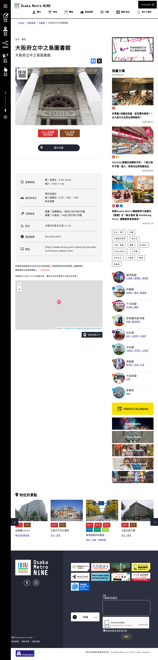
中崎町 (143, 336)
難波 (141, 258)
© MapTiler (69, 328)
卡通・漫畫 (119, 245)
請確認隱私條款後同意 (116, 630)
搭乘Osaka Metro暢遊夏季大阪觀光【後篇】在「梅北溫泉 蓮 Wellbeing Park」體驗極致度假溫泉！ (131, 215)
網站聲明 (15, 641)
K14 (27, 525)
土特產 (135, 251)
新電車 (130, 390)
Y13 (89, 529)
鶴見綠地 (136, 321)
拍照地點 (102, 540)
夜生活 (134, 238)
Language (146, 4)
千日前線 (131, 303)
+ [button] (19, 284)
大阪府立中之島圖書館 (58, 23)
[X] (99, 61)
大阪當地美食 (120, 238)
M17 (19, 525)
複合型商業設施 (22, 535)
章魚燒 (117, 264)
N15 (105, 529)
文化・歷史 (20, 39)
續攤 (131, 245)
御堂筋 (145, 278)
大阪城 (130, 258)
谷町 (128, 336)
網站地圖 (36, 641)
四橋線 (130, 289)
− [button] (19, 289)
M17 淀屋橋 (48, 131)
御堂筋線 (131, 275)
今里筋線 (131, 375)
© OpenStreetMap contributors (88, 328)
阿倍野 (135, 336)
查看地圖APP (94, 334)
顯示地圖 (58, 147)
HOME (21, 23)
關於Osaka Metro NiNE (22, 637)
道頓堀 (137, 278)
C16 (97, 529)
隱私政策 (26, 641)
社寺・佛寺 (119, 232)
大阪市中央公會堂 (60, 530)
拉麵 (131, 232)
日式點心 (143, 245)
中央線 (130, 347)
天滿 (136, 365)
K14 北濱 (70, 131)
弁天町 (137, 350)
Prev (14, 522)
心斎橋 (129, 278)
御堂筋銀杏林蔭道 (95, 535)
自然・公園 (91, 540)
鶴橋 (136, 307)
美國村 (129, 292)
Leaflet (59, 328)
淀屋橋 (42, 23)
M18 (98, 525)
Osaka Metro (120, 251)
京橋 (128, 321)
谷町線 (130, 332)
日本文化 (118, 258)
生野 (128, 379)
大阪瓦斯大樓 (128, 530)
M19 (106, 525)
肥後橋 (143, 292)
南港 (128, 393)
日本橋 (129, 307)
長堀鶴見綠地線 (135, 318)
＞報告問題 (44, 270)
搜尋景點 (32, 23)
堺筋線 (130, 361)
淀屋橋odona (22, 530)
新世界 (129, 365)
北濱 (142, 365)
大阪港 (145, 350)
